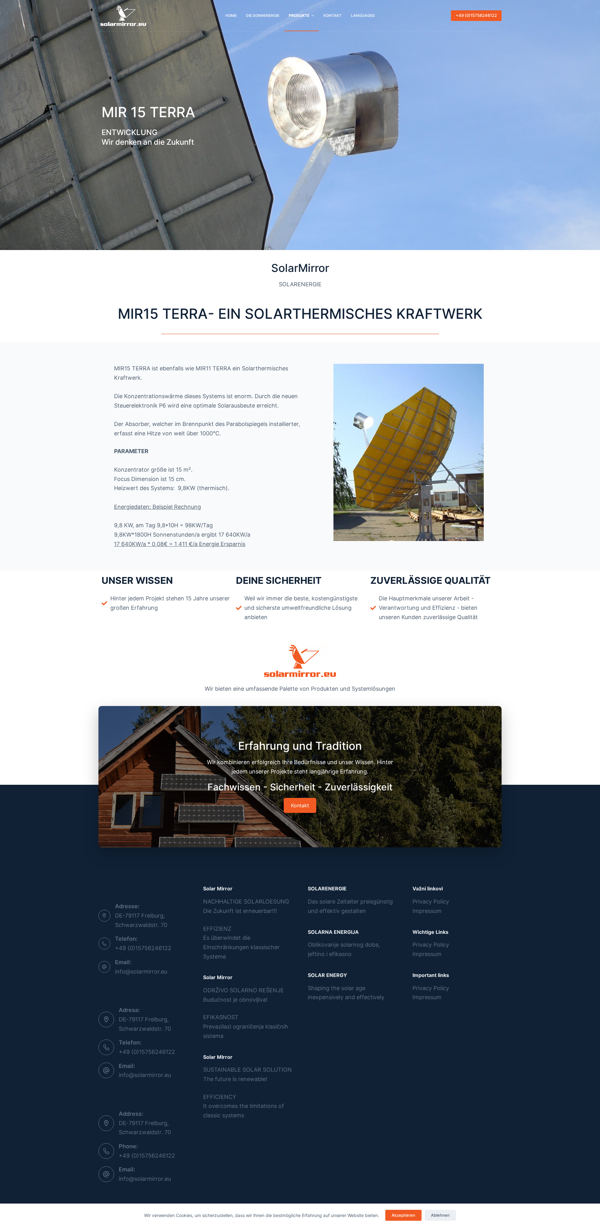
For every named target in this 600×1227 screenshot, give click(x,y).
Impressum (427, 911)
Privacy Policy (430, 901)
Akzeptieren (403, 1215)
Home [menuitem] (231, 15)
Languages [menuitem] (363, 15)
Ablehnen (440, 1215)
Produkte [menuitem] (299, 15)
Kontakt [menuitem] (332, 15)
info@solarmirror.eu (141, 971)
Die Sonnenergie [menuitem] (262, 15)
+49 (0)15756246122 (476, 15)
